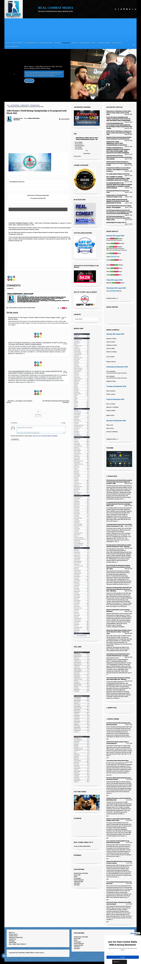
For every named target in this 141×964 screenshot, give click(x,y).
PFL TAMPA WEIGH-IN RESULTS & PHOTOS (117, 174)
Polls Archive (77, 156)
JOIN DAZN (77, 885)
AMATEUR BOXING (15, 105)
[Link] (34, 432)
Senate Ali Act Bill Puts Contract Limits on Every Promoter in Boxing (119, 862)
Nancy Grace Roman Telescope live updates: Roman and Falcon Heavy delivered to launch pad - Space (118, 567)
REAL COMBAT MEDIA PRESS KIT (17, 944)
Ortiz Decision (79, 149)
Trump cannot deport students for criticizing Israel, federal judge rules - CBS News (118, 678)
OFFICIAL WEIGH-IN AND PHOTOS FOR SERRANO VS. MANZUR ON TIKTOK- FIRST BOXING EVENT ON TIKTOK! (117, 201)
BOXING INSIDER (113, 719)
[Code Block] (32, 432)
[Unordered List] (28, 432)
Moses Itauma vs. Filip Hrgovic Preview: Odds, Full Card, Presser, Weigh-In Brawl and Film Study (43, 67)
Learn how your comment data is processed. (45, 435)
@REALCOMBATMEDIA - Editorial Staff (20, 294)
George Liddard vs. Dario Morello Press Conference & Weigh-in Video (116, 196)
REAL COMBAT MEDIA (55, 7)
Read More (29, 80)
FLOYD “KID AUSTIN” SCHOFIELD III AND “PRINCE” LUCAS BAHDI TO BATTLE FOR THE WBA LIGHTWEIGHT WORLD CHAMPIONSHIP (118, 119)
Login (63, 422)
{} (36, 432)
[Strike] (24, 432)
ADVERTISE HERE (78, 881)
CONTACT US (12, 939)
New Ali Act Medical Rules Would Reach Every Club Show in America (118, 778)
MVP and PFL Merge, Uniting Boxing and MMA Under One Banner (118, 903)
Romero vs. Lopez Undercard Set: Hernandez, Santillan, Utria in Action (118, 819)
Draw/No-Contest (79, 145)
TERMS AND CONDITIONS (16, 937)
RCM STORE (77, 875)
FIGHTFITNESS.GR (79, 880)
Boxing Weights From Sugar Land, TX (116, 222)
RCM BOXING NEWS (34, 105)
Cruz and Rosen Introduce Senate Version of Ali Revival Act (118, 882)
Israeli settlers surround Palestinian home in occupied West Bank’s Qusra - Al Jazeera (118, 654)
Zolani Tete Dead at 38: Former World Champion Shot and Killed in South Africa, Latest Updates (119, 157)
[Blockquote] (30, 432)
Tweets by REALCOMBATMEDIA (82, 846)
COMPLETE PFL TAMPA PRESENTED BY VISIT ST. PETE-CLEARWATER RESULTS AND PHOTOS (116, 143)
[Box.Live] (112, 298)
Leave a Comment (65, 119)
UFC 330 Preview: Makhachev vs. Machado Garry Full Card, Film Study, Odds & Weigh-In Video (118, 218)
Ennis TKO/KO (78, 142)
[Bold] (18, 432)
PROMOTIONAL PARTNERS (81, 873)
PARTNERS (12, 940)
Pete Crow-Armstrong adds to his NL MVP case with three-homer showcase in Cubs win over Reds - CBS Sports (119, 589)
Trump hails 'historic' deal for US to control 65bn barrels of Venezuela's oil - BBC (119, 525)
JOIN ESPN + (77, 883)
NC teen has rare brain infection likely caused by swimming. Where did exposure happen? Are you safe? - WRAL (119, 481)
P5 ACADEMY (77, 878)
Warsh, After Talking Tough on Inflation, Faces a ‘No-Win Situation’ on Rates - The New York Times (119, 631)
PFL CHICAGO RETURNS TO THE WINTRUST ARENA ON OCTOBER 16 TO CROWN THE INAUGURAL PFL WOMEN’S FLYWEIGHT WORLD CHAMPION (119, 185)
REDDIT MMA (112, 708)
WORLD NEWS (112, 476)
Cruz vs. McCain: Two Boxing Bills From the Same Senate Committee (117, 841)
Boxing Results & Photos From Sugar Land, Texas (117, 191)
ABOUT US (12, 932)
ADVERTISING (12, 942)
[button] (14, 74)
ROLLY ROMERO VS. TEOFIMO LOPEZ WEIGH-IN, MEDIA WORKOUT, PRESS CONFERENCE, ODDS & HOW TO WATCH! (118, 178)
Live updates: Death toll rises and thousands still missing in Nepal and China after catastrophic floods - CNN (119, 504)
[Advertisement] (70, 29)
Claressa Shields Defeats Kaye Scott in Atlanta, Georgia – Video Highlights (118, 206)
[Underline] (22, 432)
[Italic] (20, 432)
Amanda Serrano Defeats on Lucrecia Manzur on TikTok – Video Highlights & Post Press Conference (118, 169)
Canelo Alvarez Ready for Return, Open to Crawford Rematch (117, 742)
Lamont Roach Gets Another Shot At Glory (117, 760)
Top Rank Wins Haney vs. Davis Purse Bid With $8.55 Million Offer (118, 799)
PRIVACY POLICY (13, 934)
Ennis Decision (79, 144)
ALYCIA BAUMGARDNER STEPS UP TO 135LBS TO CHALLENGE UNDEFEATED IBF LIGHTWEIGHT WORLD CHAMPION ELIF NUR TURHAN (119, 126)
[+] (38, 432)
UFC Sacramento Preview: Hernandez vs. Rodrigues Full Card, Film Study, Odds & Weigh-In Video (119, 163)
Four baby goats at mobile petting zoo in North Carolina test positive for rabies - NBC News (118, 545)
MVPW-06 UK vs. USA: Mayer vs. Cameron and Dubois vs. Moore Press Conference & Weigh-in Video (118, 132)
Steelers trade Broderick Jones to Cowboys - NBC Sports (118, 610)
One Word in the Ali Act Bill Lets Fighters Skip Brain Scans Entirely (118, 723)
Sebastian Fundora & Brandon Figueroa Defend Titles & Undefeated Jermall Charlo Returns (118, 138)
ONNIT (75, 876)
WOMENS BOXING (25, 105)
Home (8, 105)
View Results (86, 153)
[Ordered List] (26, 432)
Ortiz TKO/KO (78, 147)
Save (64, 308)
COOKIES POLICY (13, 936)
